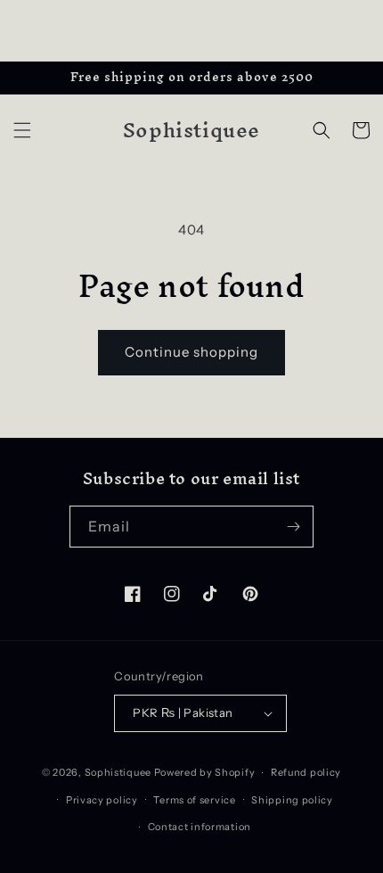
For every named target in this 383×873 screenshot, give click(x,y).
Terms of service (194, 800)
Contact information (199, 826)
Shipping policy (292, 800)
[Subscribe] (293, 527)
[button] (22, 130)
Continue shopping (191, 351)
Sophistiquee (119, 772)
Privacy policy (102, 800)
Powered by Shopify (205, 772)
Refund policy (306, 772)
